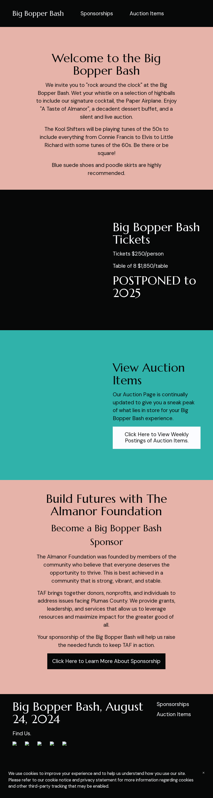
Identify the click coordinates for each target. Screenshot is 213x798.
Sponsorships (97, 13)
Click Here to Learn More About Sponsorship (106, 661)
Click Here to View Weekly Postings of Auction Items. (157, 437)
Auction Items (147, 13)
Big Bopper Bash (38, 13)
